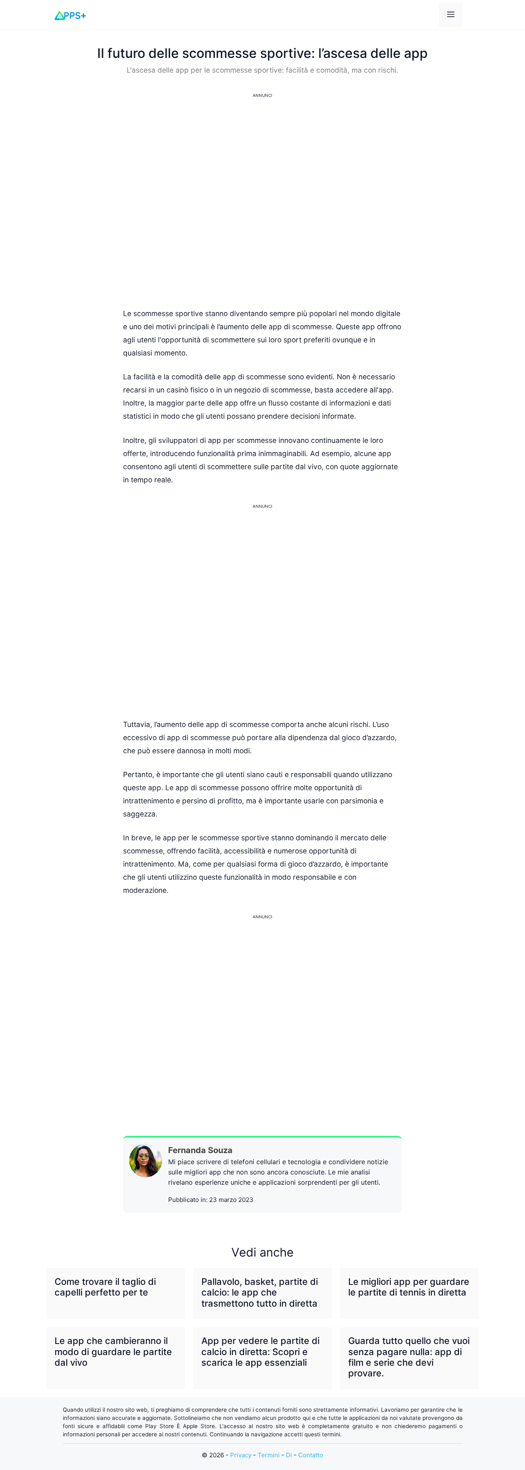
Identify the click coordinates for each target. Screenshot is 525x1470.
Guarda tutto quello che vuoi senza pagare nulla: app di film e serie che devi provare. (409, 1356)
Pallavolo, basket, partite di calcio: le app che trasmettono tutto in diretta (259, 1292)
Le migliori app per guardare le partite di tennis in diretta (408, 1287)
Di (289, 1455)
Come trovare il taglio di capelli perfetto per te (105, 1287)
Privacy (240, 1455)
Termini (269, 1455)
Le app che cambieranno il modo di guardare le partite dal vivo (113, 1351)
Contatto (310, 1455)
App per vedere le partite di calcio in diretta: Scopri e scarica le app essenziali (260, 1351)
